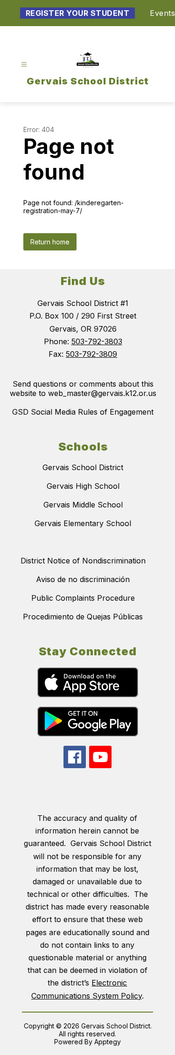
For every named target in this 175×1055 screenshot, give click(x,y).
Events (162, 13)
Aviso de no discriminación (83, 579)
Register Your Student (78, 13)
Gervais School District (82, 467)
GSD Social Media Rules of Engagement (83, 411)
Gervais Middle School (83, 504)
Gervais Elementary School (83, 523)
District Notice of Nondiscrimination (83, 560)
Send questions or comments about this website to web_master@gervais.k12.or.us (83, 388)
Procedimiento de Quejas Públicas (83, 616)
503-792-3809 (91, 354)
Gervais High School (83, 486)
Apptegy (107, 1042)
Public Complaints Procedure (83, 598)
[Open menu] (24, 64)
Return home (50, 242)
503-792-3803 (96, 341)
